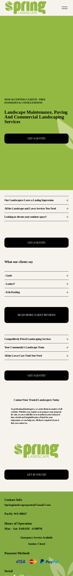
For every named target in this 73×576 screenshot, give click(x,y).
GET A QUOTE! (36, 138)
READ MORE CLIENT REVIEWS (36, 314)
